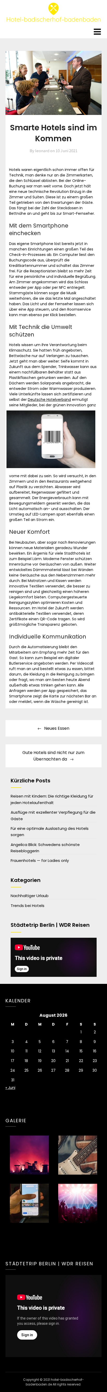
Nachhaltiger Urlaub (30, 895)
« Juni (10, 1087)
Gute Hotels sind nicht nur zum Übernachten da (53, 756)
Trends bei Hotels (27, 905)
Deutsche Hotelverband (49, 399)
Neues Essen (56, 728)
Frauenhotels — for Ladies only (40, 860)
